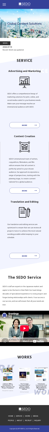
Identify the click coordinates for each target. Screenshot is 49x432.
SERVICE (19, 416)
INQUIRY (37, 420)
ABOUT (19, 420)
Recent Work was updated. (13, 50)
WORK (27, 416)
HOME (10, 416)
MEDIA (35, 416)
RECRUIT (28, 420)
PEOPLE (11, 420)
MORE (24, 125)
